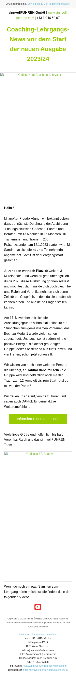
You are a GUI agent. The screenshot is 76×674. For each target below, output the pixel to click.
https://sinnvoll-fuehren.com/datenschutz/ (45, 669)
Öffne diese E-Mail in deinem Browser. (49, 3)
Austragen (24, 634)
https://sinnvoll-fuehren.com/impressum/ (44, 665)
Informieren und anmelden (38, 419)
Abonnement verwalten (44, 634)
